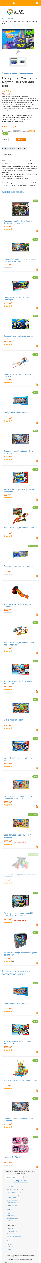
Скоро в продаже (12, 1218)
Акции (9, 1209)
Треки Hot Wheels (12, 1202)
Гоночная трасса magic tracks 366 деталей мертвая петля (18, 914)
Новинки (9, 1221)
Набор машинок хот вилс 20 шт (17, 413)
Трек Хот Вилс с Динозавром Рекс (19, 528)
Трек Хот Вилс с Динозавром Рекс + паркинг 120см (19, 644)
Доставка (10, 1244)
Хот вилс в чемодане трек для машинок (17, 606)
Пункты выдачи (12, 1231)
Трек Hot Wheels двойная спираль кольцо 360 (19, 682)
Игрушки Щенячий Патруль (15, 1189)
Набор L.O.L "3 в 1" (12, 1157)
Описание (7, 154)
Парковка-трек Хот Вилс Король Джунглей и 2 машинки (18, 222)
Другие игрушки (12, 1205)
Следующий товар (26, 73)
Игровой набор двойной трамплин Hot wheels (19, 490)
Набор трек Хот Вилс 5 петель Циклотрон (17, 299)
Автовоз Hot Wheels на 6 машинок (19, 566)
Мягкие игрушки (12, 1200)
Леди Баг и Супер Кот (14, 1192)
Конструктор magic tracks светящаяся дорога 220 (20, 954)
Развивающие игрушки (14, 1195)
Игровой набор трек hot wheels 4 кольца (18, 759)
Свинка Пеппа (11, 1197)
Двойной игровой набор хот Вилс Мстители (18, 452)
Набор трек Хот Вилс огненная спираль (17, 375)
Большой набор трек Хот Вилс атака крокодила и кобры (20, 260)
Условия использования (14, 1236)
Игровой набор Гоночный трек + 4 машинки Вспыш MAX (19, 798)
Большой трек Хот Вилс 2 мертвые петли (19, 337)
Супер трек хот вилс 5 (13, 720)
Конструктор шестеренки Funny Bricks (20, 1080)
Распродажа (11, 1215)
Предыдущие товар (10, 73)
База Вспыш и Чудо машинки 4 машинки (17, 836)
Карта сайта (11, 1234)
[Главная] (20, 12)
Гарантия (10, 1228)
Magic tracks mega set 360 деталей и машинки (20, 876)
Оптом (9, 1249)
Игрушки (10, 1186)
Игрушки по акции (12, 1213)
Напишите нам (11, 1247)
